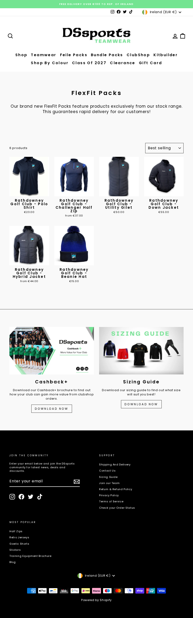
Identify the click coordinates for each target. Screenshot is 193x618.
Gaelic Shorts (19, 544)
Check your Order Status (117, 508)
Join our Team (109, 483)
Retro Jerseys (19, 537)
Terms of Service (111, 501)
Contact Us (107, 470)
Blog (12, 562)
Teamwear (43, 55)
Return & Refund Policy (115, 489)
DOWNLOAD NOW (51, 409)
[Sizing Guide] (141, 350)
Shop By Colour (49, 63)
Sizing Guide (108, 477)
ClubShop (138, 55)
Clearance (122, 63)
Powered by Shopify (96, 600)
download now (141, 404)
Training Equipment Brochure (30, 556)
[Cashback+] (51, 350)
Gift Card (150, 63)
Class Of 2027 (89, 63)
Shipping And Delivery (115, 464)
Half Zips (16, 531)
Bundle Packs (107, 55)
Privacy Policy (109, 495)
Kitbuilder (165, 55)
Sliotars (15, 550)
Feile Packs (73, 55)
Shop (21, 55)
